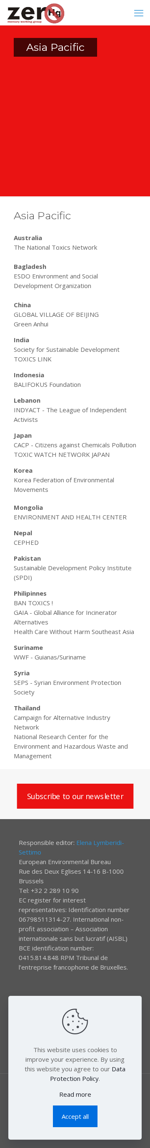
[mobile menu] (139, 12)
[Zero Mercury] (35, 12)
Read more (75, 1094)
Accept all (75, 1116)
